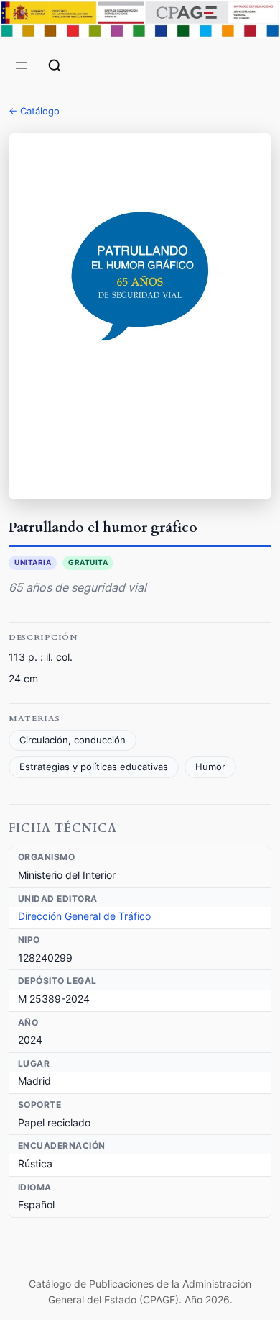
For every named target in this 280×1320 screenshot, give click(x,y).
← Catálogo (34, 111)
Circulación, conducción (72, 740)
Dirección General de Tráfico (84, 916)
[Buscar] (54, 65)
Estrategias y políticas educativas (93, 766)
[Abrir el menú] (21, 65)
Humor (210, 766)
